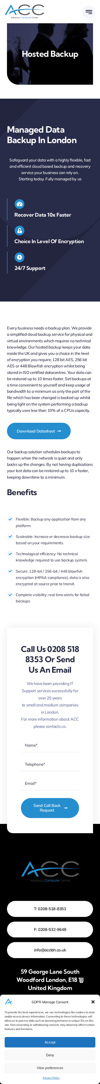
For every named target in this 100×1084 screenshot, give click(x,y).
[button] (93, 1002)
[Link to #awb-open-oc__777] (88, 12)
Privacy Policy (51, 1078)
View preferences (50, 1068)
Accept (50, 1042)
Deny (50, 1055)
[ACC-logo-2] (24, 6)
